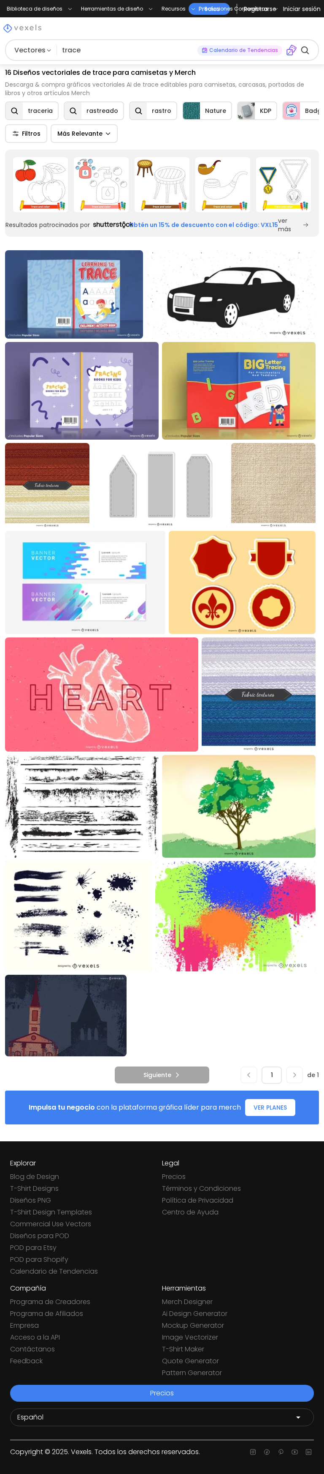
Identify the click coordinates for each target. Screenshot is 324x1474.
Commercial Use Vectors (50, 1224)
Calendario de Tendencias (54, 1271)
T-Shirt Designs (34, 1188)
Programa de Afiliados (46, 1313)
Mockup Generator (193, 1325)
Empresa (24, 1325)
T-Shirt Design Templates (51, 1212)
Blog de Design (34, 1176)
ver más (284, 224)
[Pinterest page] (280, 1452)
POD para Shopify (39, 1259)
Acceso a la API (35, 1337)
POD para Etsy (33, 1247)
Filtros (31, 133)
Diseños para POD (39, 1236)
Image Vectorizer (190, 1337)
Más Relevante (80, 133)
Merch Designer (187, 1302)
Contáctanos (32, 1349)
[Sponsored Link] (40, 184)
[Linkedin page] (308, 1452)
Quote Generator (190, 1361)
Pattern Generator (192, 1373)
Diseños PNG (30, 1200)
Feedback (26, 1361)
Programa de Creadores (50, 1302)
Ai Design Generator (194, 1313)
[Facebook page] (267, 1452)
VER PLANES (270, 1107)
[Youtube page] (294, 1452)
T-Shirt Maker (183, 1349)
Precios (174, 1176)
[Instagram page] (253, 1452)
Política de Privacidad (197, 1200)
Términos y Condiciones (201, 1188)
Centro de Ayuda (190, 1212)
